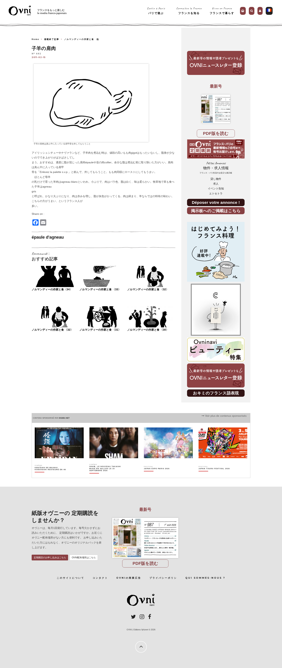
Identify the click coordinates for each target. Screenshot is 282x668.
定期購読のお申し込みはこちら (50, 557)
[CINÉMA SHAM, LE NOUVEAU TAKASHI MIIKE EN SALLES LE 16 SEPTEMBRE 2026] (105, 475)
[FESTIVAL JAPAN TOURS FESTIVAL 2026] (214, 475)
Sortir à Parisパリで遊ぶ (156, 11)
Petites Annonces (216, 167)
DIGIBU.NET (64, 418)
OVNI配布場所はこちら (84, 557)
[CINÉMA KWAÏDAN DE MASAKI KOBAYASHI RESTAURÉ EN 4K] (51, 475)
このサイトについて (70, 577)
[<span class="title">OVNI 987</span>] (216, 109)
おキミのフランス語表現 (216, 393)
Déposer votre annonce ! (216, 202)
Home (35, 39)
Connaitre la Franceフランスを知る (189, 11)
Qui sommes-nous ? (205, 577)
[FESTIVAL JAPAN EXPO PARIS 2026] (157, 475)
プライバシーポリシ (163, 577)
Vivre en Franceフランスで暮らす (222, 11)
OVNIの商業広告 (128, 577)
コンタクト (100, 577)
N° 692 (36, 54)
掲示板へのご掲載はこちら (216, 210)
